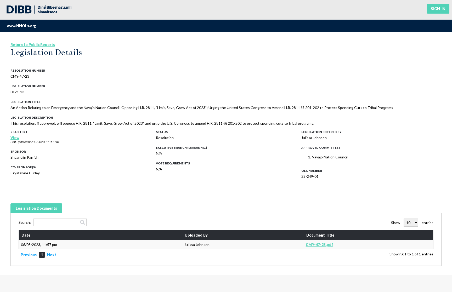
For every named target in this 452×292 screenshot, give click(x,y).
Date (26, 235)
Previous (29, 255)
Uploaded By (196, 235)
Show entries (412, 222)
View (14, 137)
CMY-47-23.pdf (319, 244)
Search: (25, 222)
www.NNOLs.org (21, 26)
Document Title (320, 235)
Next (51, 255)
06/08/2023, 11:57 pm (43, 142)
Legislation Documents (36, 208)
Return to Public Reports (32, 44)
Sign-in (438, 9)
